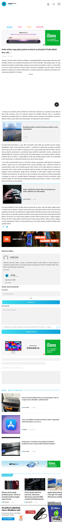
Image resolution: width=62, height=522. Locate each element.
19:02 (14, 259)
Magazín (9, 27)
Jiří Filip (12, 275)
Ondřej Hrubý (14, 257)
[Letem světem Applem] (9, 4)
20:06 (14, 276)
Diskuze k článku (7, 251)
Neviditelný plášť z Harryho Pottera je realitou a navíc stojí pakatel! (40, 128)
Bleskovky (40, 27)
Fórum (20, 27)
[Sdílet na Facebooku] (3, 227)
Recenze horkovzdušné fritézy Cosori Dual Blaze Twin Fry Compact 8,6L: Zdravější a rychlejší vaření (40, 399)
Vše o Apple (27, 199)
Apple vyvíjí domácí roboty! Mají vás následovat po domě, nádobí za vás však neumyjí (39, 190)
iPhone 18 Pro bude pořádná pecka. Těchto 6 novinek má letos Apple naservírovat (11, 495)
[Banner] (31, 513)
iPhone (25, 429)
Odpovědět (6, 270)
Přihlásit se (31, 302)
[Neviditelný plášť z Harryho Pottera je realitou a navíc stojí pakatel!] (12, 132)
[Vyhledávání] (54, 4)
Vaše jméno (5, 290)
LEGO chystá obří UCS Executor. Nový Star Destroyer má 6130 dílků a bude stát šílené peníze (34, 495)
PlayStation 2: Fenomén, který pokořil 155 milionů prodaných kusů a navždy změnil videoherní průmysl (38, 443)
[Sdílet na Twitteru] (7, 227)
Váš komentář (5, 306)
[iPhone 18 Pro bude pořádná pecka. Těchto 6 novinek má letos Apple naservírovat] (12, 484)
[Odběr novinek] (48, 4)
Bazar (29, 27)
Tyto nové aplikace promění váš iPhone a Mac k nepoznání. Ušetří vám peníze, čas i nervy (40, 421)
